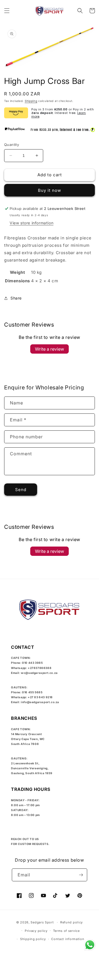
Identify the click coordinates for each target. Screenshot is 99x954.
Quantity (11, 144)
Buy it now (49, 190)
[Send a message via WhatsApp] (89, 944)
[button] (7, 11)
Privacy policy (36, 931)
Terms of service (66, 931)
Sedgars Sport (42, 922)
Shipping (31, 100)
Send (20, 489)
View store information (31, 223)
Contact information (67, 939)
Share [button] (16, 298)
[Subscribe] (81, 874)
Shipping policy (33, 939)
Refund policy (71, 922)
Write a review (49, 349)
